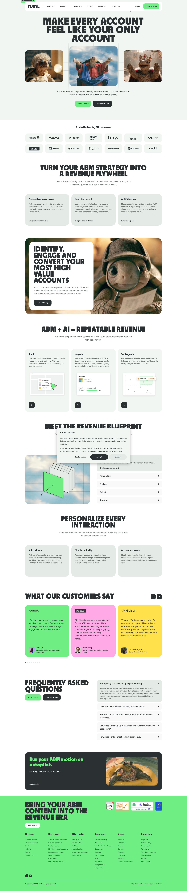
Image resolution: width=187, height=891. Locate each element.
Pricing (90, 6)
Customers (77, 6)
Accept (99, 457)
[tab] (25, 662)
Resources (102, 6)
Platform (51, 6)
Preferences (80, 457)
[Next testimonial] (159, 596)
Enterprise (115, 6)
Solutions (63, 6)
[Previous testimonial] (153, 596)
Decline (118, 457)
